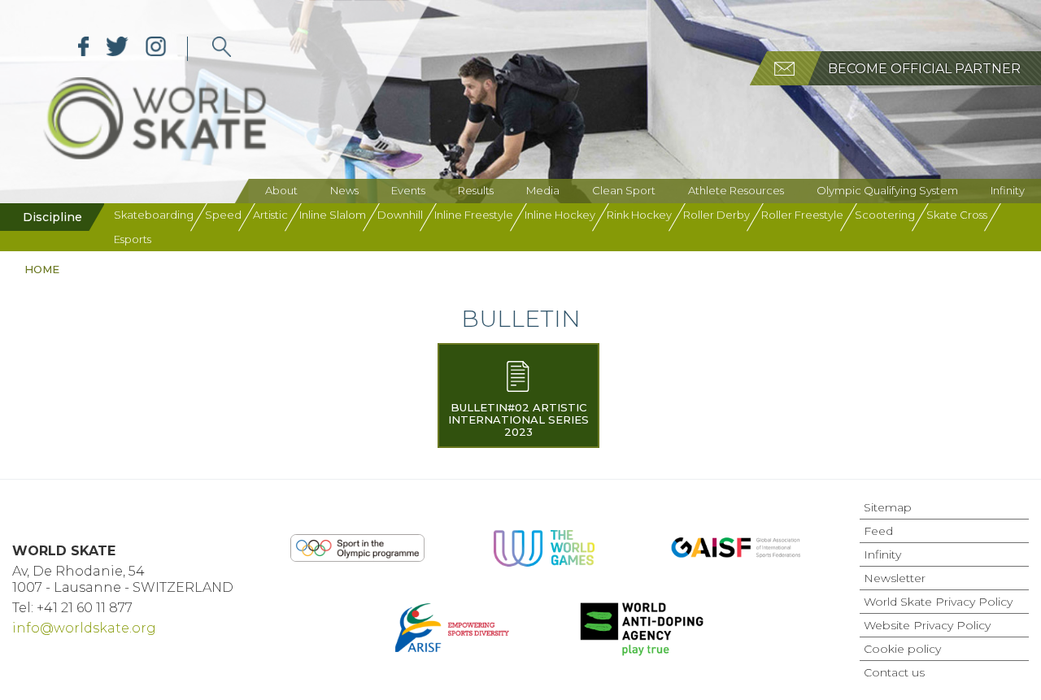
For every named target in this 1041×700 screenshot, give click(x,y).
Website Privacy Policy (927, 625)
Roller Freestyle (802, 214)
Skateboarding (154, 214)
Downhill (400, 214)
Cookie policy (902, 648)
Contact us (894, 672)
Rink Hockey (639, 214)
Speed (223, 214)
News (344, 190)
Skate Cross (956, 214)
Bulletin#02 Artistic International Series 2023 (518, 419)
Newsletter (895, 578)
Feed (878, 531)
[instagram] (156, 49)
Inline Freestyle (473, 214)
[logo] (221, 49)
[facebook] (84, 49)
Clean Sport (624, 190)
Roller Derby (716, 214)
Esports (132, 239)
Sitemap (888, 507)
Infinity (1008, 190)
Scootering (885, 214)
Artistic (270, 214)
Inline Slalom (332, 214)
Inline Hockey (560, 214)
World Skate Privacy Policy (938, 601)
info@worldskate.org (84, 628)
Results (476, 190)
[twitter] (117, 49)
